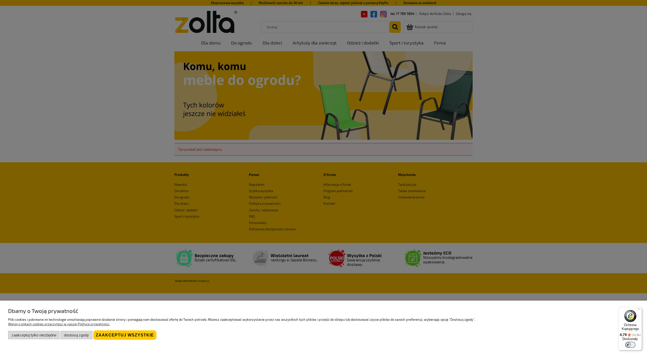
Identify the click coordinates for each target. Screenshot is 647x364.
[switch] (630, 345)
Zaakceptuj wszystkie (125, 335)
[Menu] (639, 310)
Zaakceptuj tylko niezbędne (34, 335)
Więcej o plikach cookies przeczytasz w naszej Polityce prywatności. (59, 324)
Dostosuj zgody (76, 335)
